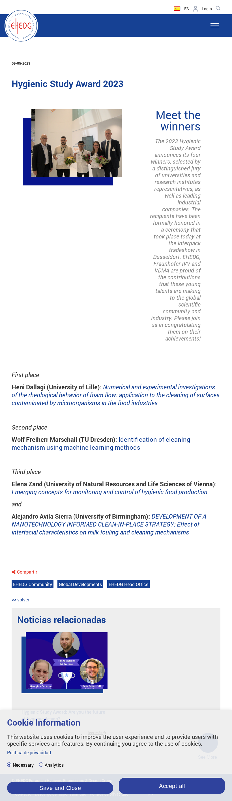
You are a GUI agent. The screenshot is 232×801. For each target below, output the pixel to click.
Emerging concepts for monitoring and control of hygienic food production (109, 492)
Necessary (23, 765)
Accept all (172, 786)
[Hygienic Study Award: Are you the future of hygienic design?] (62, 665)
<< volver (20, 600)
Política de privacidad (29, 752)
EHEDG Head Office (128, 584)
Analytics (54, 765)
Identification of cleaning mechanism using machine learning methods (101, 443)
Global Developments (80, 584)
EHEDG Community (32, 584)
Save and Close (60, 788)
